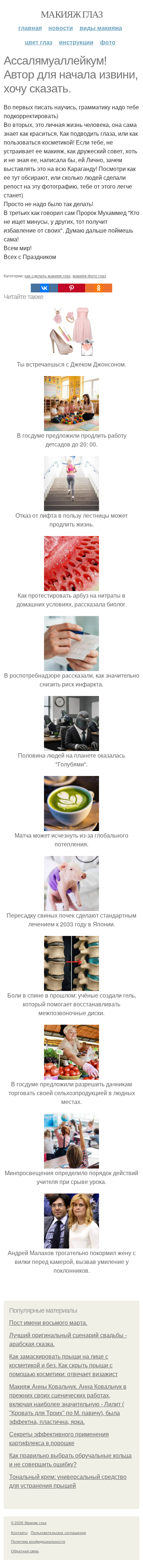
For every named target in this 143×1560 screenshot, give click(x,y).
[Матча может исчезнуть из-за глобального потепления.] (71, 826)
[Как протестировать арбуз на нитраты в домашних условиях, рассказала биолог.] (71, 586)
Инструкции (76, 42)
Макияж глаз (71, 14)
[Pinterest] (71, 288)
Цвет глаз (38, 42)
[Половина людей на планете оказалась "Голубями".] (71, 746)
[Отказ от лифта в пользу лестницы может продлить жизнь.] (71, 506)
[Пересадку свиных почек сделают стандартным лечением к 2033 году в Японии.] (71, 906)
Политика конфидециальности (38, 1541)
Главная (30, 27)
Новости (60, 27)
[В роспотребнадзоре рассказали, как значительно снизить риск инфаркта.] (71, 666)
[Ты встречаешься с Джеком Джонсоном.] (71, 355)
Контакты (19, 1532)
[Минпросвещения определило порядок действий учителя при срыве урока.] (71, 1164)
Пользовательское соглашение (58, 1532)
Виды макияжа (101, 27)
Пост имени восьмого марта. (48, 1323)
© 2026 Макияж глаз (29, 1522)
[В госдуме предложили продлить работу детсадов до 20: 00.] (71, 426)
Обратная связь (25, 1550)
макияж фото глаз (89, 275)
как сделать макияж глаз (47, 275)
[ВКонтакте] (44, 288)
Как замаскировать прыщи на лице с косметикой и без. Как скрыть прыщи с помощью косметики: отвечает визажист (63, 1365)
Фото (107, 42)
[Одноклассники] (98, 288)
